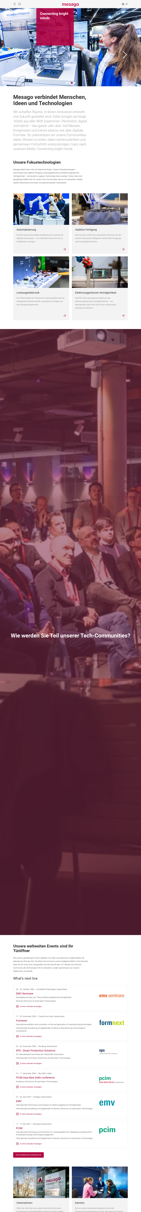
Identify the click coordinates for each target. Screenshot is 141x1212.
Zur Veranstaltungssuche (28, 1155)
